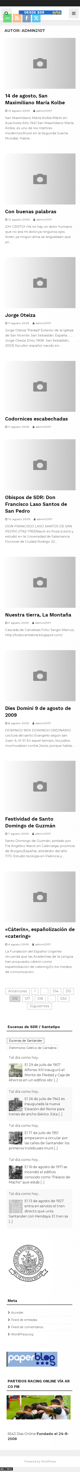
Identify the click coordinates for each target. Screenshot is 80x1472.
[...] (56, 1080)
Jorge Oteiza (20, 315)
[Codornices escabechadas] (40, 411)
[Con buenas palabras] (40, 203)
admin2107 (44, 110)
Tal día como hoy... (24, 1058)
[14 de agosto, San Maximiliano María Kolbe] (40, 88)
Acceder (17, 1313)
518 (40, 999)
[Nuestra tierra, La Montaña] (40, 607)
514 (55, 991)
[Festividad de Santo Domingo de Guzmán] (40, 811)
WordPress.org (22, 1334)
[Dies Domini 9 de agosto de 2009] (40, 700)
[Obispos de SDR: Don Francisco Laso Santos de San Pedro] (40, 489)
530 (63, 999)
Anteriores (17, 991)
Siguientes (39, 1006)
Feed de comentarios (27, 1327)
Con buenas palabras (30, 212)
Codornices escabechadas (36, 419)
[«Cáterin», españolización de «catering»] (40, 921)
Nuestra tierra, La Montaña (38, 615)
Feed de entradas (24, 1320)
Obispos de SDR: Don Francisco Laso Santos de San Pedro (36, 504)
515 (68, 991)
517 (27, 999)
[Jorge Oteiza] (40, 307)
